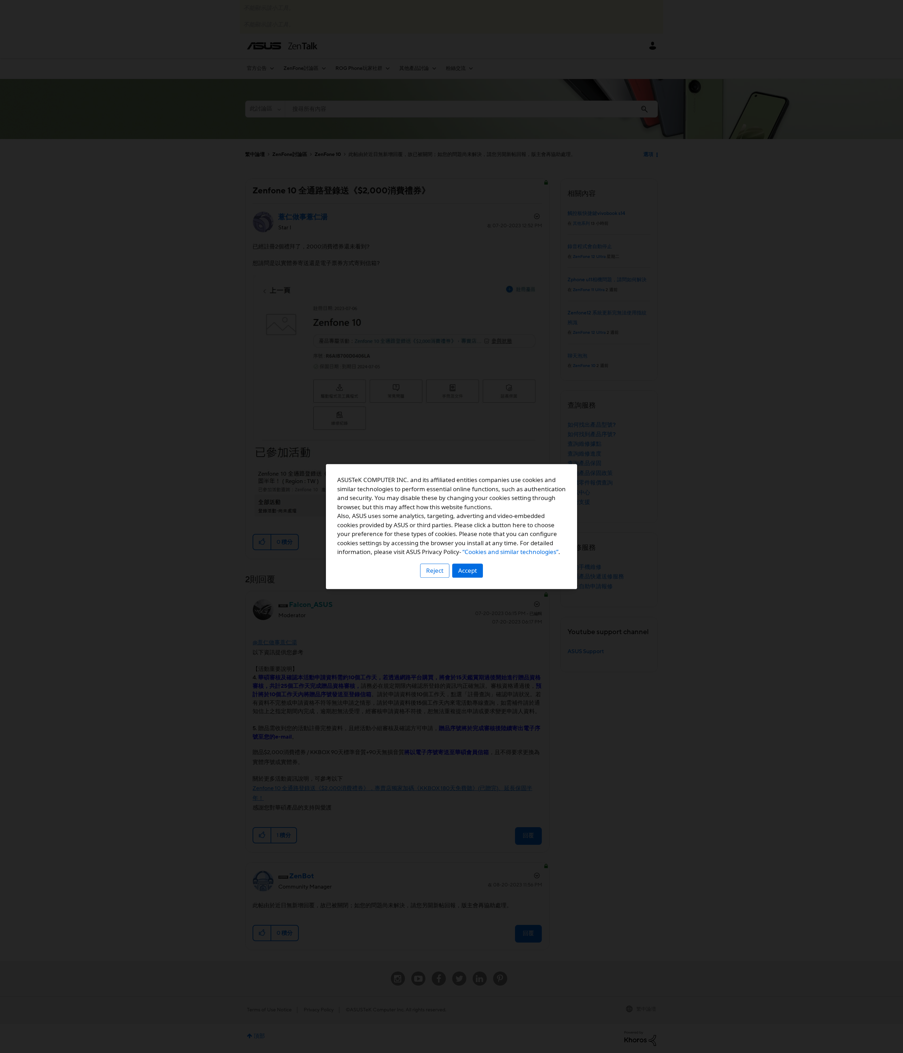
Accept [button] (467, 570)
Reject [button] (434, 570)
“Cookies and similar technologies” (510, 552)
